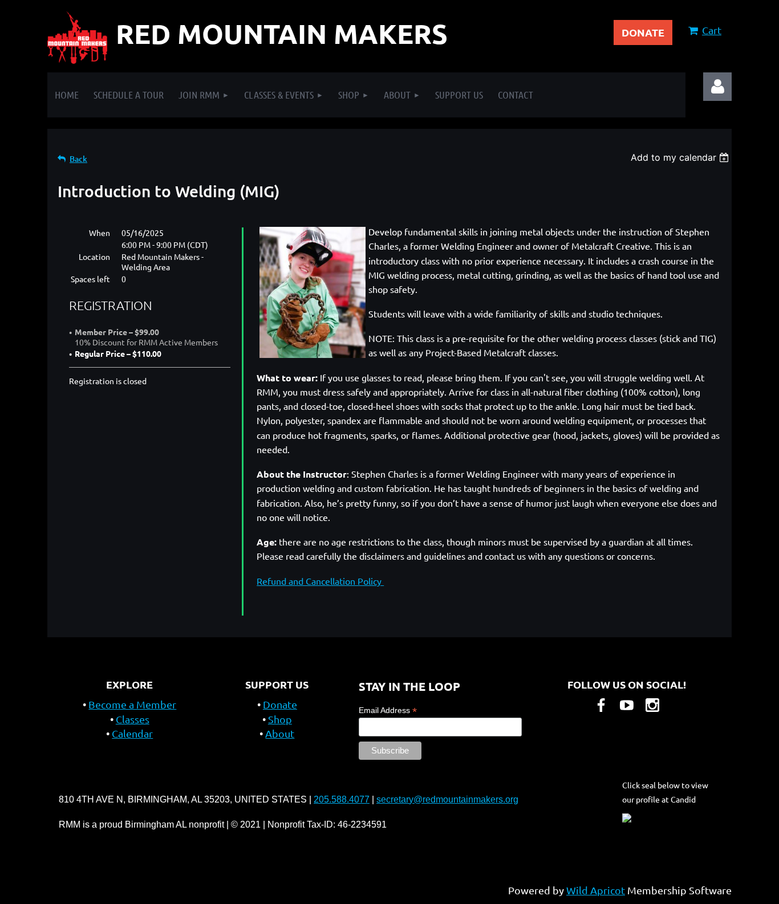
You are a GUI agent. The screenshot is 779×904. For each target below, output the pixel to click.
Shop (280, 719)
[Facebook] (601, 705)
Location (94, 256)
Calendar (132, 733)
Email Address (388, 710)
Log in (717, 86)
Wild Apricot (595, 890)
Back (78, 158)
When (99, 232)
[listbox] (681, 157)
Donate (280, 704)
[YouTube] (627, 705)
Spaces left (90, 279)
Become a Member (132, 704)
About (279, 733)
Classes (132, 719)
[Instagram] (652, 705)
